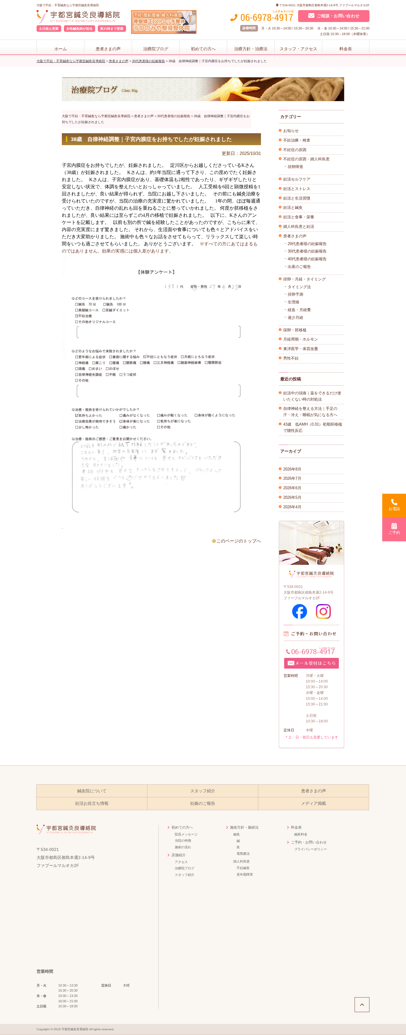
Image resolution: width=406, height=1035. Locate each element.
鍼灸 (236, 834)
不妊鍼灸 (243, 868)
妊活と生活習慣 (296, 198)
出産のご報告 (299, 266)
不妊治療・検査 (296, 140)
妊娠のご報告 (202, 803)
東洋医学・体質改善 (300, 348)
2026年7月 (292, 478)
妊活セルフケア (296, 179)
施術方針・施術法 (244, 827)
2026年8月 (292, 469)
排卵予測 (295, 294)
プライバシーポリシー (310, 849)
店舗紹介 (178, 855)
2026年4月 (292, 507)
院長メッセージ (186, 834)
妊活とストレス (296, 188)
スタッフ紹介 (202, 791)
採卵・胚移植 (294, 330)
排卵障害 (295, 166)
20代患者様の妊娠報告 (307, 244)
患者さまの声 (108, 48)
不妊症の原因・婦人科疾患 (306, 159)
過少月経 (295, 317)
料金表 (345, 48)
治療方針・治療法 (250, 48)
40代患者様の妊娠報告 (307, 259)
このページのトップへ (238, 540)
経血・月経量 (299, 310)
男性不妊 (291, 358)
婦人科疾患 (241, 861)
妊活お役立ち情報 (91, 803)
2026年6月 (292, 488)
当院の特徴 (183, 840)
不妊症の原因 (294, 150)
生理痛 (293, 302)
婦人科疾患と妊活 (298, 226)
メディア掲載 (313, 803)
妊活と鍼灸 (293, 207)
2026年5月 (292, 497)
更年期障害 (245, 874)
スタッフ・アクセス (298, 48)
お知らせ (291, 130)
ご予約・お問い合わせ (309, 842)
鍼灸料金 (300, 834)
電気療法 (243, 853)
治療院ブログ (155, 48)
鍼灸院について (91, 791)
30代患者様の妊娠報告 (307, 251)
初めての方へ (203, 48)
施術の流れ (183, 847)
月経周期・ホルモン (300, 339)
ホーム (60, 48)
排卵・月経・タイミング (304, 279)
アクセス (181, 862)
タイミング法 (299, 287)
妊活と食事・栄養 (298, 217)
